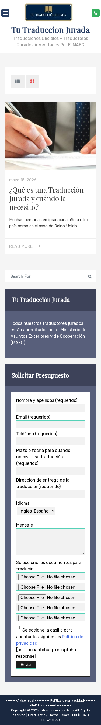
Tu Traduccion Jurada (50, 29)
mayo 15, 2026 (22, 179)
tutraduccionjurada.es (57, 710)
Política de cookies (45, 705)
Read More (21, 246)
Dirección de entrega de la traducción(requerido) (42, 483)
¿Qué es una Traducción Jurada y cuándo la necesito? (46, 198)
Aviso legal (25, 700)
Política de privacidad (67, 700)
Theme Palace (59, 715)
